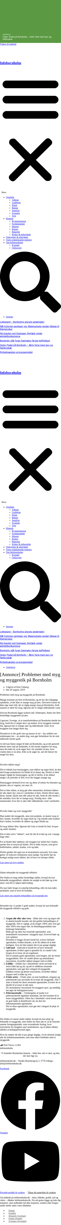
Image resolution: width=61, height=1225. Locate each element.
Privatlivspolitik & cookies (12, 1192)
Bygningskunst (19, 221)
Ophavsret (16, 248)
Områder (10, 197)
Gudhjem (16, 202)
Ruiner (15, 229)
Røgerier (16, 232)
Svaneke (16, 213)
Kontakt (15, 245)
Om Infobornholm (14, 242)
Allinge (15, 200)
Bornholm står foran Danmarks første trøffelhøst (25, 340)
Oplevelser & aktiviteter (17, 237)
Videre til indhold (8, 44)
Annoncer (10, 667)
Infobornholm (10, 63)
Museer (15, 226)
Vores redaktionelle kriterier (19, 240)
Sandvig (16, 210)
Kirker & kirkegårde (21, 234)
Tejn (14, 216)
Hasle (14, 205)
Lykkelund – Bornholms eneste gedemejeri (22, 322)
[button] (30, 131)
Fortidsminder (18, 224)
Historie (9, 218)
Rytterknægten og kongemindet (16, 352)
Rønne (15, 208)
